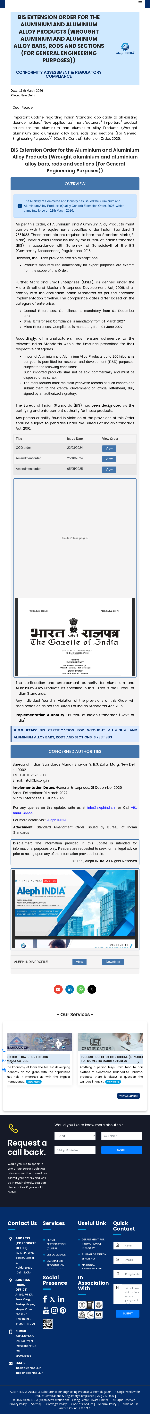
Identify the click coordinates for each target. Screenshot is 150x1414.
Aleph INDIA (57, 820)
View (109, 448)
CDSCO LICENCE (56, 1247)
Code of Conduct (82, 1404)
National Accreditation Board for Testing (95, 1262)
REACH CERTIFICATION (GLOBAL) (56, 1236)
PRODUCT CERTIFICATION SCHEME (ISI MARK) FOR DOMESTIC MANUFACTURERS (75, 1059)
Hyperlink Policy (107, 1404)
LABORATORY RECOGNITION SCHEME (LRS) (55, 1257)
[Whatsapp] (4, 1051)
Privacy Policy (18, 1404)
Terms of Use (130, 1404)
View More (76, 1081)
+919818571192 (25, 1346)
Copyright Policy (56, 1404)
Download (113, 961)
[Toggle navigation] (140, 3)
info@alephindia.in (101, 807)
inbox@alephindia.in (29, 1373)
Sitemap (36, 1404)
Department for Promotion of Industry (93, 1236)
